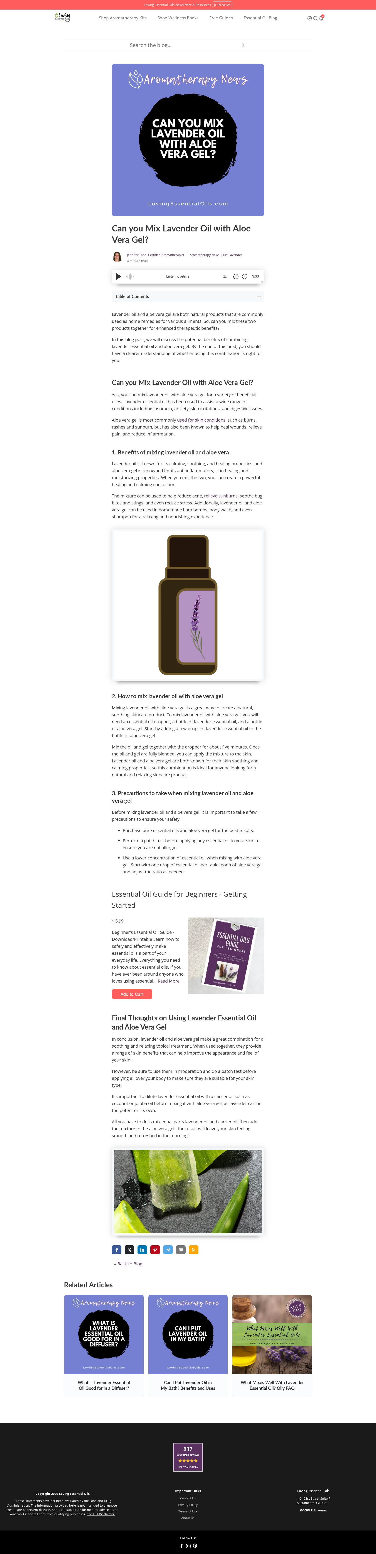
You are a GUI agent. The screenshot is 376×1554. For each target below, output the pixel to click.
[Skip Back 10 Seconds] (236, 276)
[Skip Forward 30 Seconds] (244, 276)
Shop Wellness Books (178, 18)
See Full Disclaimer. (101, 1514)
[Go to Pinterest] (195, 1546)
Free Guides (221, 18)
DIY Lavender (232, 255)
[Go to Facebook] (181, 1546)
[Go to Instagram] (188, 1546)
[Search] (243, 45)
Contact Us (188, 1498)
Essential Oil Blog (260, 18)
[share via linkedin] (142, 1249)
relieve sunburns (221, 496)
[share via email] (181, 1249)
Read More (169, 981)
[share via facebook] (116, 1249)
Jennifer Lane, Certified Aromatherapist (156, 255)
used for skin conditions (201, 420)
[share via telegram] (168, 1249)
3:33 (255, 276)
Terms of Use (188, 1511)
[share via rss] (193, 1249)
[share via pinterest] (155, 1249)
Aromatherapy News (205, 255)
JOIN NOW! (222, 5)
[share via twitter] (129, 1249)
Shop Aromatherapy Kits (123, 18)
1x (225, 276)
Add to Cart (132, 994)
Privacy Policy (188, 1505)
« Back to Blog (128, 1264)
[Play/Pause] (118, 276)
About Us (188, 1518)
